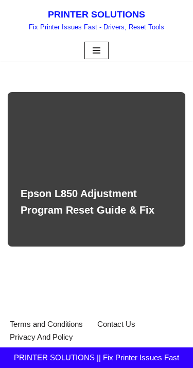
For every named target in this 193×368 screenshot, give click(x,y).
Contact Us (116, 324)
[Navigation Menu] (96, 50)
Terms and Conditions (46, 324)
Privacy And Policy (41, 336)
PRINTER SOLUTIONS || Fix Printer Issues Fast (96, 357)
